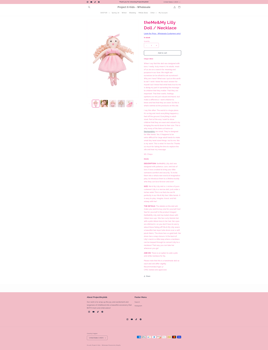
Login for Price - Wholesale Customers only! (162, 34)
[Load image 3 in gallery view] (113, 103)
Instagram (138, 306)
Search (137, 302)
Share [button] (148, 276)
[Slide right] (136, 103)
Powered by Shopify (114, 345)
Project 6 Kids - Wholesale (100, 345)
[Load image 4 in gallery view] (121, 103)
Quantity (147, 41)
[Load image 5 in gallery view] (130, 103)
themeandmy (149, 132)
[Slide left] (89, 103)
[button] (89, 7)
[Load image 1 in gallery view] (95, 103)
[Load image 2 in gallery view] (104, 103)
